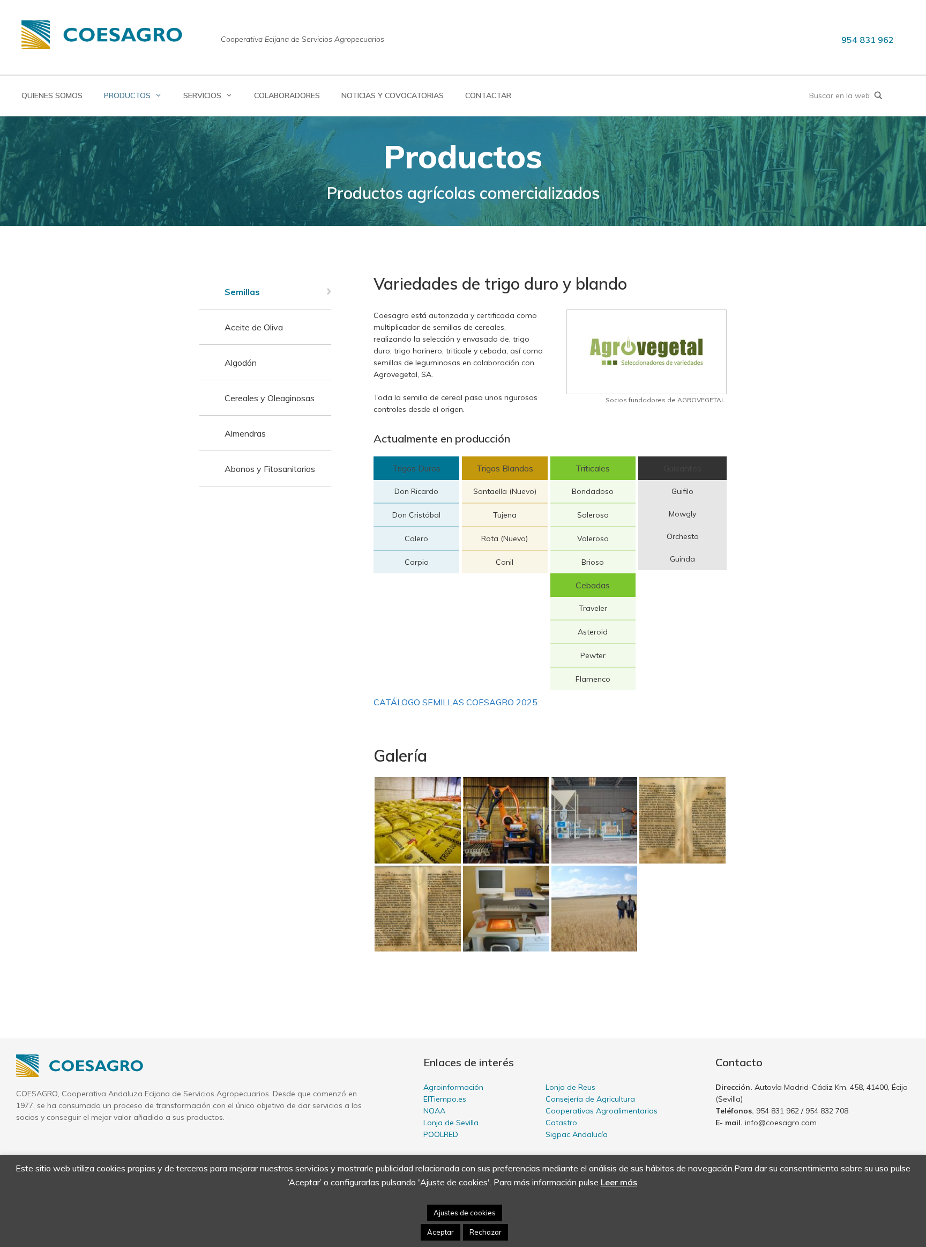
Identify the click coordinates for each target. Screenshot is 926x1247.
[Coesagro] (101, 33)
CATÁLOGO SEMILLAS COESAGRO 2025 (455, 702)
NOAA (434, 1111)
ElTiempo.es (444, 1099)
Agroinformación (453, 1087)
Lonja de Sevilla (451, 1122)
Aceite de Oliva (254, 327)
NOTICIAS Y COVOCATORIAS (392, 95)
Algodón (241, 362)
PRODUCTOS (127, 95)
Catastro (561, 1122)
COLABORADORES (287, 95)
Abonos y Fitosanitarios (270, 468)
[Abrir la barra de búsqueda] (878, 96)
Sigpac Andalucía (577, 1134)
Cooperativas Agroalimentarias (602, 1111)
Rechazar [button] (485, 1232)
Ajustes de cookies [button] (465, 1212)
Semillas (242, 291)
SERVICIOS (202, 95)
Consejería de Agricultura (590, 1099)
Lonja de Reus (570, 1087)
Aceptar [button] (440, 1232)
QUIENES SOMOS (52, 95)
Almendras (245, 433)
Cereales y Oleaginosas (270, 398)
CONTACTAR (488, 95)
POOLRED (440, 1134)
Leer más (619, 1182)
